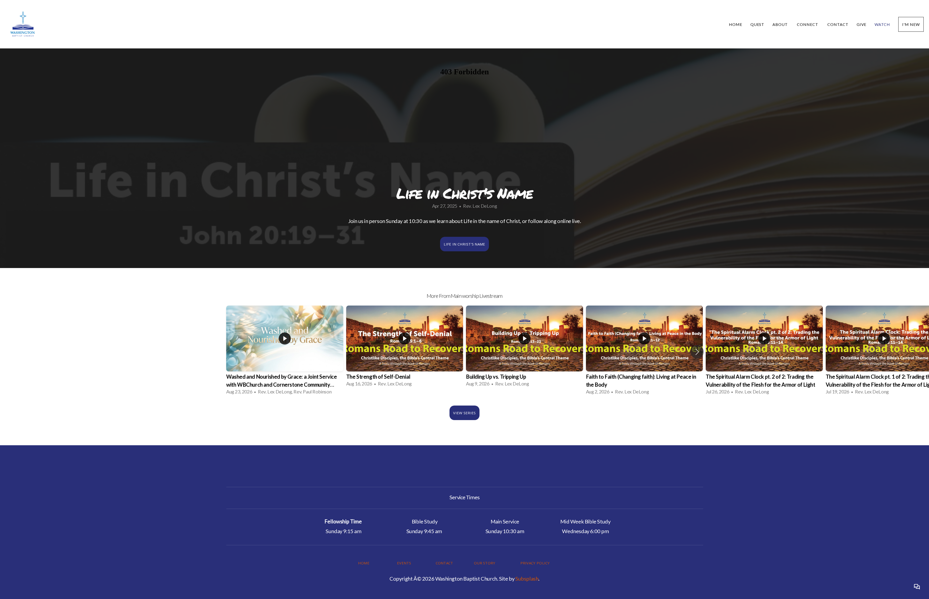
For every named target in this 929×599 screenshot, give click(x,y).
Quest (757, 24)
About (780, 24)
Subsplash (526, 578)
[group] (284, 352)
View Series (464, 412)
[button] (697, 351)
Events (404, 563)
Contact (837, 24)
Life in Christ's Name (464, 244)
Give (862, 24)
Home (735, 24)
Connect (808, 24)
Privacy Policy (535, 563)
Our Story (484, 563)
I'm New (911, 24)
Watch (882, 24)
